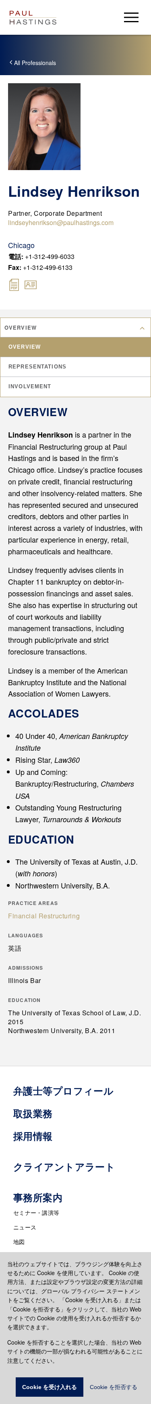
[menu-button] (131, 17)
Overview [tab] (24, 347)
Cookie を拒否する (113, 1387)
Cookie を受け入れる (49, 1387)
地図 (19, 1242)
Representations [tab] (37, 367)
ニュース (24, 1227)
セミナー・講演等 (36, 1212)
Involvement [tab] (29, 386)
